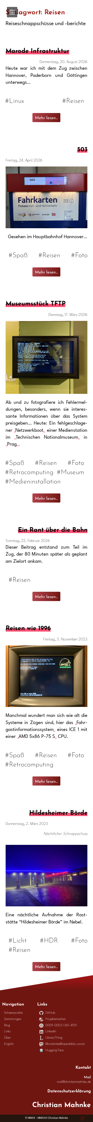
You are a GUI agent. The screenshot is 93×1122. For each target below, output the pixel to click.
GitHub (50, 1013)
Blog (7, 1025)
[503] (47, 227)
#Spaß (18, 254)
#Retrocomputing (29, 471)
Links (7, 1031)
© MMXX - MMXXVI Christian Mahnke (46, 1118)
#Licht (17, 939)
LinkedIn (50, 1031)
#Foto (79, 254)
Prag (12, 444)
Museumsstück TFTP (35, 302)
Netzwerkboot (29, 430)
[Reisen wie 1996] (47, 705)
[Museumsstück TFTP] (47, 392)
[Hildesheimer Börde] (47, 905)
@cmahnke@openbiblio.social (65, 1044)
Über (7, 1038)
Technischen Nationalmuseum (47, 437)
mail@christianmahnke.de (74, 1082)
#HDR (49, 939)
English (9, 1044)
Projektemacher (55, 1019)
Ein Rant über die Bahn (52, 528)
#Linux (15, 99)
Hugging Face (54, 1050)
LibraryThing (53, 1038)
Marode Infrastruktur (37, 49)
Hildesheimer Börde (58, 811)
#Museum (70, 471)
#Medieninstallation (33, 480)
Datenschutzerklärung (69, 1090)
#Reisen (73, 99)
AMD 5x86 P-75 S (37, 736)
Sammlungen (12, 1019)
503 (82, 148)
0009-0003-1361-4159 (61, 1025)
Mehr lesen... (46, 117)
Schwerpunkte (13, 1013)
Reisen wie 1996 (28, 627)
